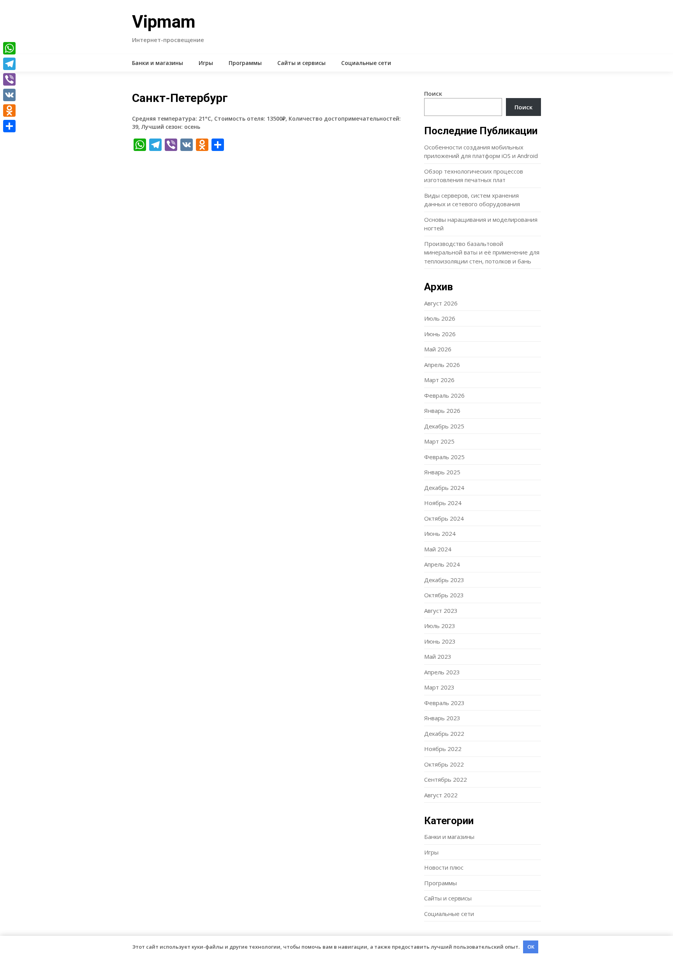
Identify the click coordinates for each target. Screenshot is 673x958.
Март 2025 (439, 441)
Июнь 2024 (440, 533)
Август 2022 (441, 795)
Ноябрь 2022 (443, 749)
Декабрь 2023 (444, 580)
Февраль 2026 (444, 395)
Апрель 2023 (442, 672)
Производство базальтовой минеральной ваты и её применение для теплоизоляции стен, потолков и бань (481, 252)
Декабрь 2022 (444, 733)
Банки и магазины (157, 63)
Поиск (433, 93)
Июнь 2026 (440, 334)
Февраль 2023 (444, 703)
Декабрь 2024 (444, 487)
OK (530, 946)
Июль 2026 (439, 318)
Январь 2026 (442, 410)
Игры (206, 63)
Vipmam (164, 22)
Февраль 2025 (444, 457)
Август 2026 (441, 303)
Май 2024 (437, 549)
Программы (245, 63)
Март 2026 (439, 380)
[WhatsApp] (9, 48)
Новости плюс (443, 867)
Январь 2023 (442, 718)
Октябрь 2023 (444, 595)
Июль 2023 (439, 626)
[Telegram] (9, 64)
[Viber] (9, 79)
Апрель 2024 (442, 564)
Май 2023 (437, 656)
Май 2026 (437, 349)
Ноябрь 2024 (443, 503)
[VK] (9, 95)
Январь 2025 (442, 472)
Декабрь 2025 (444, 426)
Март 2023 (439, 687)
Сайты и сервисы (301, 63)
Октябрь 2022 (444, 764)
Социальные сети (366, 63)
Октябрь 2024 (444, 518)
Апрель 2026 (442, 364)
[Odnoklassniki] (9, 110)
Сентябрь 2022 (445, 779)
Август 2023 (441, 610)
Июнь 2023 (440, 641)
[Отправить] (9, 126)
